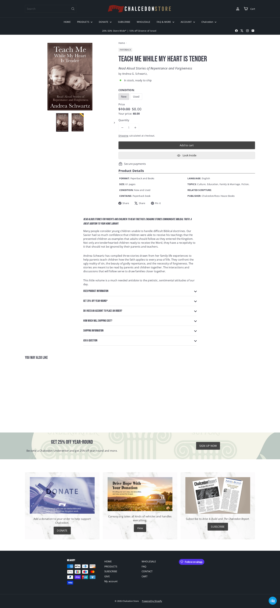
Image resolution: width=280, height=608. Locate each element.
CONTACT (147, 571)
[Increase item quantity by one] (135, 128)
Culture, (201, 184)
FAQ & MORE (164, 21)
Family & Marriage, (230, 184)
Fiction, (245, 184)
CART (144, 576)
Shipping (123, 135)
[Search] (73, 9)
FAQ (144, 566)
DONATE (104, 21)
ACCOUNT (186, 21)
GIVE (107, 576)
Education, (213, 184)
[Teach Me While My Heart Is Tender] (43, 394)
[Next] (113, 122)
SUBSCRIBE (124, 21)
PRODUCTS (83, 21)
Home (121, 42)
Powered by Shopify (152, 601)
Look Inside (189, 155)
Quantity (123, 120)
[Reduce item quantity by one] (122, 128)
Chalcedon (207, 21)
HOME (67, 21)
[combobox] (51, 9)
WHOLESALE (143, 21)
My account (110, 581)
